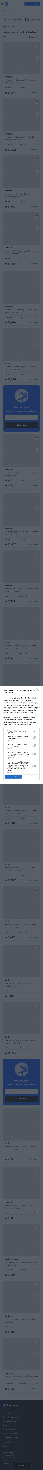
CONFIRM (13, 776)
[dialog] (21, 735)
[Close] (38, 690)
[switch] (34, 737)
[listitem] (21, 732)
